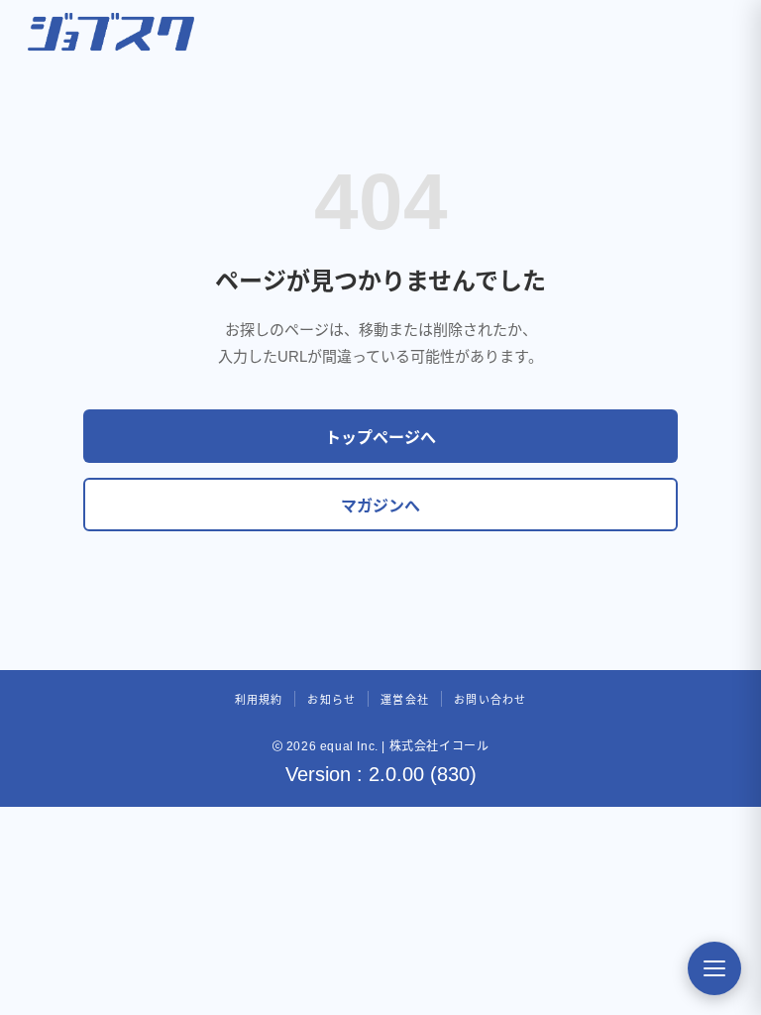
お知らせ (331, 700)
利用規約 (259, 700)
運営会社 (404, 700)
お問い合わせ (490, 700)
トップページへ (380, 437)
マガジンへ (380, 506)
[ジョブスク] (111, 32)
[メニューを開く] (714, 968)
